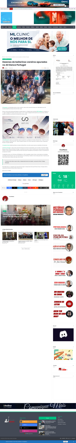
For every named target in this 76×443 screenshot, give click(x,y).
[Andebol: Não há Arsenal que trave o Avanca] (41, 235)
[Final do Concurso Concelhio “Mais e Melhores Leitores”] (25, 236)
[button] (38, 441)
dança (20, 179)
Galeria (41, 27)
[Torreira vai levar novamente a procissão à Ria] (9, 236)
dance (25, 179)
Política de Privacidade (61, 422)
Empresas (19, 27)
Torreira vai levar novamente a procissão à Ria (8, 242)
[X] (14, 188)
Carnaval (27, 27)
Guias (65, 27)
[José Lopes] (63, 237)
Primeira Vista (9, 59)
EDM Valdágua (39, 111)
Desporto (10, 27)
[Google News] (25, 183)
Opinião (37, 27)
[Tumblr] (25, 188)
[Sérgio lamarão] (63, 273)
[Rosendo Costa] (63, 294)
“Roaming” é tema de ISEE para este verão (20, 8)
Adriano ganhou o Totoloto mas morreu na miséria (50, 422)
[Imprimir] (46, 188)
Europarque (5, 107)
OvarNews (11, 196)
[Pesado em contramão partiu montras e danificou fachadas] (41, 433)
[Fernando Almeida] (63, 283)
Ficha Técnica (60, 419)
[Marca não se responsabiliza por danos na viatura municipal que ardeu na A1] (41, 427)
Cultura (14, 27)
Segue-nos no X (56, 376)
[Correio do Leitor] (63, 304)
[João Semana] (63, 260)
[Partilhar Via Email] (41, 188)
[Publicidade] (63, 135)
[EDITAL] (63, 72)
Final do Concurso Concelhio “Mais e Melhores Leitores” (25, 242)
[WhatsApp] (63, 155)
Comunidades (55, 27)
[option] (26, 215)
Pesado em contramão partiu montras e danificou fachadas (50, 432)
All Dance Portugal (6, 147)
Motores (49, 27)
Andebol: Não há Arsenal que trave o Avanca (41, 240)
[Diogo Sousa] (63, 228)
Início (2, 27)
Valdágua (41, 179)
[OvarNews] (6, 17)
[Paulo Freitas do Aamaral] (63, 247)
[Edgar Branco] (63, 211)
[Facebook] (9, 188)
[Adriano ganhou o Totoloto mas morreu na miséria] (41, 422)
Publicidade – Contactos (62, 424)
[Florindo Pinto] (63, 314)
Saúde (60, 27)
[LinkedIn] (20, 188)
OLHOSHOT (73, 438)
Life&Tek (32, 27)
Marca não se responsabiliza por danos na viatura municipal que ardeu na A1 (50, 427)
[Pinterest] (30, 188)
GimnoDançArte (6, 139)
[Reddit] (35, 188)
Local (6, 27)
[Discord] (63, 334)
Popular (47, 418)
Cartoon (45, 27)
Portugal (35, 179)
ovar (30, 179)
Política (23, 27)
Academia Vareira (6, 145)
